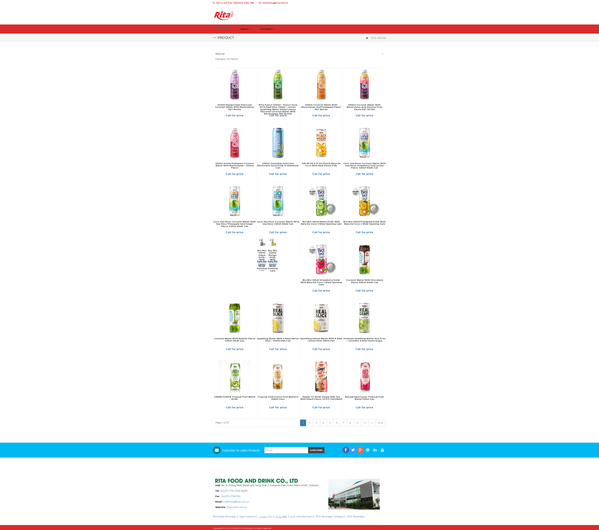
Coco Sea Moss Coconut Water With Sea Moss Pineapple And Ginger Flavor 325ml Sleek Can (234, 223)
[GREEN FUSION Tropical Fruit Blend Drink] (234, 376)
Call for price (234, 115)
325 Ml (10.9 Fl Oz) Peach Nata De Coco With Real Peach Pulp (321, 164)
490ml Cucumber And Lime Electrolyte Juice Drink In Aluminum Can (278, 165)
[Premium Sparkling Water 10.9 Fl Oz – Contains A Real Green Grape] (364, 318)
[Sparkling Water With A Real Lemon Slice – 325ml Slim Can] (278, 318)
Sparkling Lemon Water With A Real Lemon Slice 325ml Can (321, 339)
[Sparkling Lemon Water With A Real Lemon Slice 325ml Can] (321, 318)
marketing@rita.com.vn (275, 3)
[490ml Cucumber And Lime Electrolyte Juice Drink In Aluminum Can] (278, 143)
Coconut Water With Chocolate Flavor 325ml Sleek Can (364, 281)
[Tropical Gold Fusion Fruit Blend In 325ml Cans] (278, 376)
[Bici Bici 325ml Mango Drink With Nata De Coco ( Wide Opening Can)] (272, 242)
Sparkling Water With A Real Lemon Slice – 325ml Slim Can (278, 339)
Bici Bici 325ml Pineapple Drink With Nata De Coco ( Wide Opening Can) (364, 222)
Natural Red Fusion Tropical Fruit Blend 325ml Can (364, 398)
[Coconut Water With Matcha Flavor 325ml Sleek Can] (234, 318)
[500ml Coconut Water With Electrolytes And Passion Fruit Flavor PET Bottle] (364, 84)
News (244, 28)
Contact (266, 28)
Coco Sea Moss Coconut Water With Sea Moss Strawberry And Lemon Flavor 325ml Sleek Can (364, 165)
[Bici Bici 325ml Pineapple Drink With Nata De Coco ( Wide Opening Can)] (364, 201)
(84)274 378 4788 (230, 490)
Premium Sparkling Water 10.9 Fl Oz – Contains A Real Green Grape (364, 339)
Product (223, 28)
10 (365, 422)
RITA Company (244, 528)
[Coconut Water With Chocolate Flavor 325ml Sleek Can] (364, 259)
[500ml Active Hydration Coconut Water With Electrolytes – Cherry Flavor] (234, 143)
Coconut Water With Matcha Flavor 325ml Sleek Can (234, 339)
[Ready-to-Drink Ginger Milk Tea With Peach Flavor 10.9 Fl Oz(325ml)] (321, 376)
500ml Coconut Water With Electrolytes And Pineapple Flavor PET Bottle (321, 107)
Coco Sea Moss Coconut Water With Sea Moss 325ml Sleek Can (278, 222)
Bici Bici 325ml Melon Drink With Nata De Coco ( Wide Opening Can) (321, 222)
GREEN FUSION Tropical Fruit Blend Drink (234, 398)
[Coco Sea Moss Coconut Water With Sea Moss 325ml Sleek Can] (278, 201)
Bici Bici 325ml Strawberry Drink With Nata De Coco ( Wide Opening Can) (321, 282)
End (380, 422)
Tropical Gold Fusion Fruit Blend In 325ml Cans (278, 398)
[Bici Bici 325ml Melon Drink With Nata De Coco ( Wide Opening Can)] (321, 201)
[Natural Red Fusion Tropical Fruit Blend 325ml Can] (364, 376)
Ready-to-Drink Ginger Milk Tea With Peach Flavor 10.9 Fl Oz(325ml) (321, 398)
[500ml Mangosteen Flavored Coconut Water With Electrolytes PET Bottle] (234, 84)
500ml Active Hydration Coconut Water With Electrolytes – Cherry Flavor (234, 165)
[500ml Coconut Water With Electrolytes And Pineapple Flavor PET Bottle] (321, 84)
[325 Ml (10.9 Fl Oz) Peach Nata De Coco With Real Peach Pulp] (321, 143)
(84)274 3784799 (230, 496)
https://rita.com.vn (237, 507)
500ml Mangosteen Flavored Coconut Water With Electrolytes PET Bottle (234, 107)
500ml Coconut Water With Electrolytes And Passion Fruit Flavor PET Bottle (364, 107)
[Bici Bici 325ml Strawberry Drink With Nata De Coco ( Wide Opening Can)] (321, 259)
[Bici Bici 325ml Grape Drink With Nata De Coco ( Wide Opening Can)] (262, 242)
